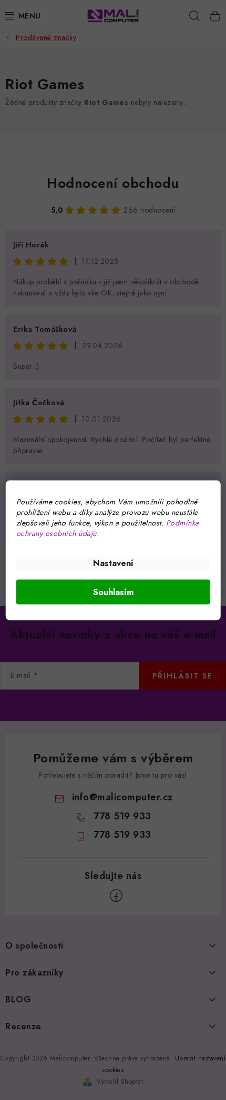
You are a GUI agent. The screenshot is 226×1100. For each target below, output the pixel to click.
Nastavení (113, 563)
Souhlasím (113, 592)
